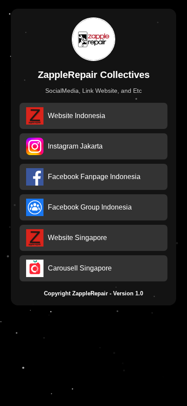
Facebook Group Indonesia (90, 207)
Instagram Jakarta (75, 146)
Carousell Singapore (80, 268)
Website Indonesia (76, 115)
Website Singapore (77, 237)
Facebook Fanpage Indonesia (94, 176)
